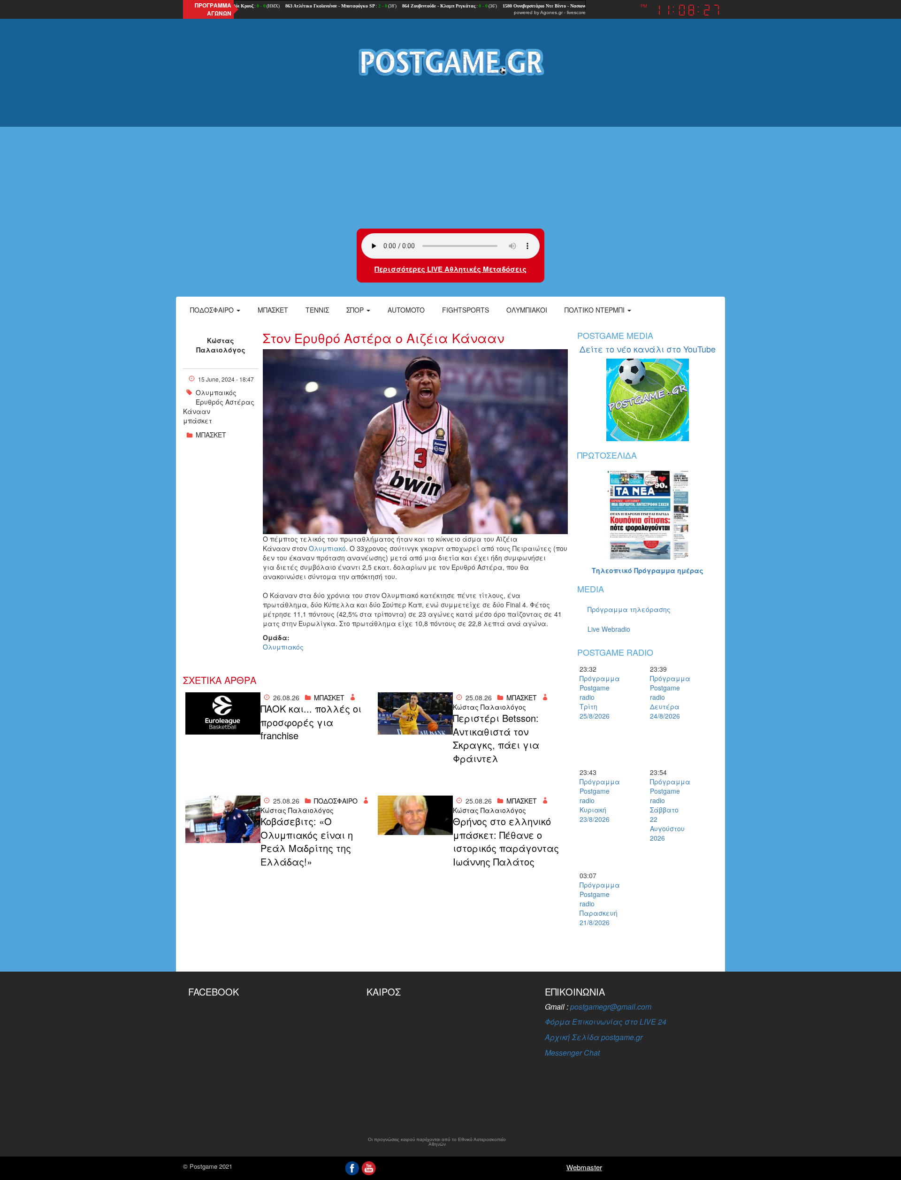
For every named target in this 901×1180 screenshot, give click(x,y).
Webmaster (584, 1167)
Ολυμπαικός (216, 392)
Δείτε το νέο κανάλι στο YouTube (648, 349)
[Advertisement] (450, 153)
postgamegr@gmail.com (610, 1006)
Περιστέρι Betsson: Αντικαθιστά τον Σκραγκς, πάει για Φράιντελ (496, 738)
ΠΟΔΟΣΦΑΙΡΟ (336, 800)
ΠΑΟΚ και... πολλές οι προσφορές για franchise (310, 722)
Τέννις (317, 309)
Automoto (406, 309)
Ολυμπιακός (283, 646)
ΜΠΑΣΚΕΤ (211, 434)
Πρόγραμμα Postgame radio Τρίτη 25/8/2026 (596, 697)
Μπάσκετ (273, 309)
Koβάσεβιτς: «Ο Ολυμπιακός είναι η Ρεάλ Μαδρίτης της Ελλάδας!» (306, 841)
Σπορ (356, 309)
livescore (576, 12)
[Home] (450, 61)
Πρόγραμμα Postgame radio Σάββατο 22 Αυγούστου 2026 (666, 810)
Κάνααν (196, 411)
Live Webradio (609, 629)
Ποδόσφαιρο (213, 309)
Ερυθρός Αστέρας (225, 401)
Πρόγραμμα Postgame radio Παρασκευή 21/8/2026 (596, 903)
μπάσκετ (197, 420)
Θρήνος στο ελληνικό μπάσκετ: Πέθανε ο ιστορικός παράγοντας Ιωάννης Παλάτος (506, 841)
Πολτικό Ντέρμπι (595, 309)
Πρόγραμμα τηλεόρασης (629, 609)
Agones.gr (551, 12)
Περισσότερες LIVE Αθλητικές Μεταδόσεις (450, 269)
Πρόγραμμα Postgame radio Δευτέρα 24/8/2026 (666, 697)
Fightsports (465, 309)
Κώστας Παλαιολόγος (220, 345)
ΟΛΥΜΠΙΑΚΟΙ (526, 309)
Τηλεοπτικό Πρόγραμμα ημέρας (647, 570)
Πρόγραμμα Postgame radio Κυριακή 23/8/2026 (596, 800)
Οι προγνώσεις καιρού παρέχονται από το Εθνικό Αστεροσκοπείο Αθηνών (437, 1142)
